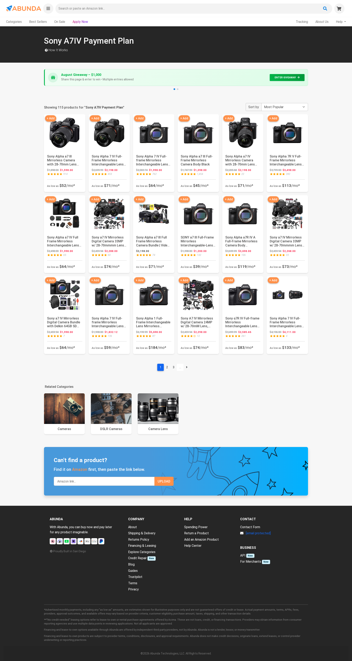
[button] (48, 8)
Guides (133, 571)
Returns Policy (138, 539)
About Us (322, 22)
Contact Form (250, 527)
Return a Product (196, 533)
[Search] (325, 8)
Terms (132, 583)
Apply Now (80, 22)
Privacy (133, 589)
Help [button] (339, 22)
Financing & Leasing (142, 546)
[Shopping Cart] (339, 8)
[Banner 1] (174, 89)
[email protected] (258, 533)
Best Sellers (38, 22)
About (132, 527)
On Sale (59, 22)
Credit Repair (137, 558)
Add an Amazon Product (201, 539)
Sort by (253, 107)
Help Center (192, 546)
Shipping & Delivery (141, 533)
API (242, 555)
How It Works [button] (58, 50)
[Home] (23, 8)
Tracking (302, 22)
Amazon (79, 469)
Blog (131, 564)
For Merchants (250, 561)
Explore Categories (141, 552)
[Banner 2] (177, 89)
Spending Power (196, 527)
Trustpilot (135, 577)
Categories (14, 22)
